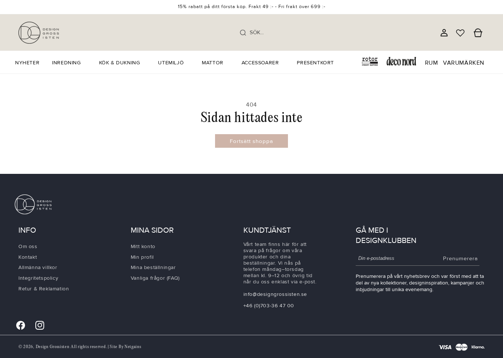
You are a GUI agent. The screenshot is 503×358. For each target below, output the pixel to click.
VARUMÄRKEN (463, 63)
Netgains (132, 346)
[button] (69, 63)
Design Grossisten (53, 346)
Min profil (142, 257)
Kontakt (27, 257)
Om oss (28, 246)
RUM (431, 63)
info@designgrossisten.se (275, 294)
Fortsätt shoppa (251, 141)
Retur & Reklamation (43, 288)
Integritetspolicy (38, 278)
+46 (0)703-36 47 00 (268, 305)
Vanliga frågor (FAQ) (155, 278)
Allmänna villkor (37, 267)
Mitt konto (143, 246)
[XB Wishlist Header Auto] (460, 33)
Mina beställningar (153, 267)
